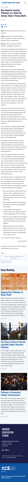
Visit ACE (3, 471)
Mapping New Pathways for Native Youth (12, 293)
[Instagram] (8, 450)
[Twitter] (4, 27)
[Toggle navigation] (25, 2)
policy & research (6, 261)
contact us (15, 248)
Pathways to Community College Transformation (11, 393)
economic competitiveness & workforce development (14, 257)
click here (18, 238)
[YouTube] (6, 450)
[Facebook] (6, 27)
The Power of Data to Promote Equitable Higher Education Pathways (13, 344)
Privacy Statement (11, 457)
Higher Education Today (11, 2)
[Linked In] (2, 27)
